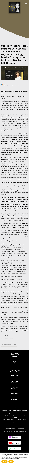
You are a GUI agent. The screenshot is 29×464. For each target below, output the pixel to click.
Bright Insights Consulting (10, 428)
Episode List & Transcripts (16, 407)
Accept (4, 461)
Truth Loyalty (15, 425)
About (8, 407)
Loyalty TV (16, 101)
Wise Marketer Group (7, 425)
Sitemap (17, 413)
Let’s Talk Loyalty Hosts (9, 413)
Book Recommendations (21, 415)
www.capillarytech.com (15, 276)
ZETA (4, 419)
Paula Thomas (10, 116)
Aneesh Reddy (5, 139)
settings (17, 458)
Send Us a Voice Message (8, 415)
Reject (11, 461)
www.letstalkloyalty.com (8, 338)
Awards (24, 407)
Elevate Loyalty (20, 428)
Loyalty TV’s (14, 232)
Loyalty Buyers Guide (6, 410)
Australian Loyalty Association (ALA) (19, 431)
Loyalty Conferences (16, 410)
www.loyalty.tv (5, 335)
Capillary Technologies (8, 96)
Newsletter (24, 410)
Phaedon (24, 419)
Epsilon (14, 422)
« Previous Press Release (9, 344)
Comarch (19, 419)
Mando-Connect (23, 425)
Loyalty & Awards (6, 431)
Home (4, 407)
